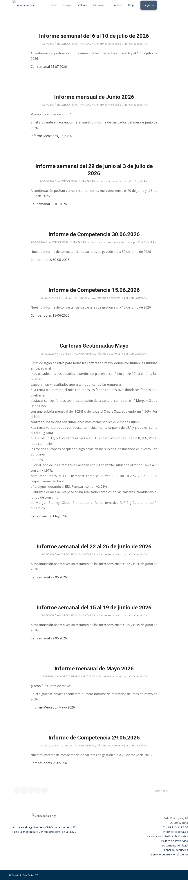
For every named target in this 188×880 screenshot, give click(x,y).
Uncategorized (121, 242)
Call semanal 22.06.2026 (49, 638)
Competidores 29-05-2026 (50, 763)
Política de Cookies (176, 836)
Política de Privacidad (174, 841)
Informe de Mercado (108, 676)
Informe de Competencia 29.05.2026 (94, 737)
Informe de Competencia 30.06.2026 (94, 234)
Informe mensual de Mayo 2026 (94, 668)
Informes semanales (108, 43)
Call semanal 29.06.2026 (49, 577)
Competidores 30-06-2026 (50, 260)
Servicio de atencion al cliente (169, 854)
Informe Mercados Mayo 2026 (53, 707)
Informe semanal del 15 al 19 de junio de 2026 (94, 607)
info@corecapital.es (175, 831)
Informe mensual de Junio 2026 (94, 97)
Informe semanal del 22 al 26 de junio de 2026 (94, 546)
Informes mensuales (108, 104)
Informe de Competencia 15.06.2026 (94, 290)
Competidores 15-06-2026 (50, 315)
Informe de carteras (99, 242)
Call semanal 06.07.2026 (49, 204)
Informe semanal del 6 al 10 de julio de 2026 (94, 36)
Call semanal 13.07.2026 (49, 66)
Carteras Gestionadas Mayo (94, 345)
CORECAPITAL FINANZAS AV (77, 43)
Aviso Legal (154, 836)
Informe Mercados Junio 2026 (52, 136)
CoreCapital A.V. (138, 43)
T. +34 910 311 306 (175, 827)
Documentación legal (175, 845)
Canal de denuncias (176, 850)
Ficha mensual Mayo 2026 (50, 516)
